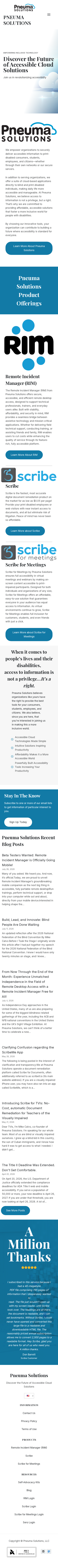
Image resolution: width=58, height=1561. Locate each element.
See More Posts (15, 1210)
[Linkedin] (43, 1551)
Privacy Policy (29, 1421)
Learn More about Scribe (25, 530)
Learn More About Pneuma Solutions (29, 248)
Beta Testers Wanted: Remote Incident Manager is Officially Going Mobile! (28, 860)
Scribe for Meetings (29, 1463)
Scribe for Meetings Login (29, 1514)
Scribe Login (29, 1506)
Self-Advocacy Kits (29, 1482)
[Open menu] (50, 14)
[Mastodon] (48, 1551)
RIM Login (29, 1498)
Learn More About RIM (24, 454)
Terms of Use (29, 1429)
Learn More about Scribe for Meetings (29, 634)
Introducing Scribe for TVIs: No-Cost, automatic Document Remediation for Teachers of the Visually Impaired (26, 1110)
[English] (28, 1396)
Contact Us (29, 1413)
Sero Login (29, 1522)
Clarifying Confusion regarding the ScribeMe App (28, 1050)
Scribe (29, 1455)
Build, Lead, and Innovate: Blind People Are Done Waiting (25, 922)
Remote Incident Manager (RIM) (29, 1447)
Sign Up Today (18, 822)
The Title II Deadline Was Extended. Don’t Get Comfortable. (28, 1167)
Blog (29, 1490)
